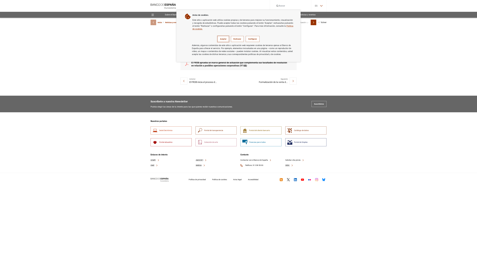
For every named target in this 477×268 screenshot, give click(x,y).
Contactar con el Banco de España (254, 160)
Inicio (160, 22)
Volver (323, 22)
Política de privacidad (197, 180)
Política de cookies (219, 180)
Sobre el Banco (171, 15)
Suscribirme (319, 104)
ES (316, 5)
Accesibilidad (253, 180)
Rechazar (237, 39)
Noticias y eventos (307, 15)
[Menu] (152, 14)
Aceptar (223, 39)
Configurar (252, 39)
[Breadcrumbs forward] (313, 22)
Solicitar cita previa (293, 160)
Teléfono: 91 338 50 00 (254, 165)
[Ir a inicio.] (163, 5)
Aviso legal (237, 180)
